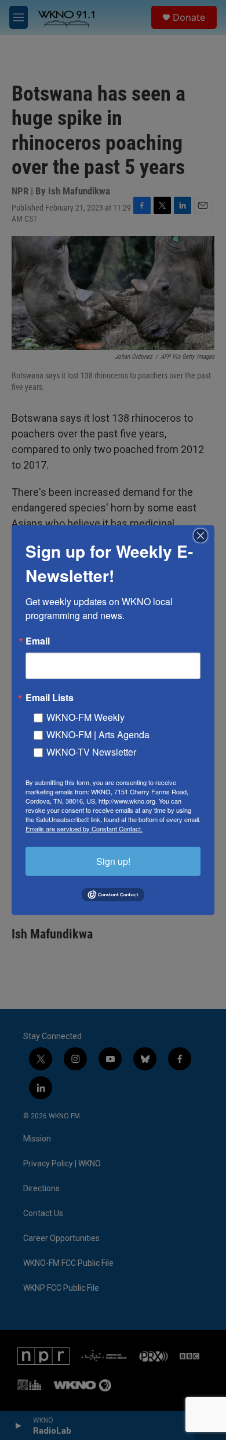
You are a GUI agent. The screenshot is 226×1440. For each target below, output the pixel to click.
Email (37, 640)
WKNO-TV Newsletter (91, 751)
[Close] (204, 535)
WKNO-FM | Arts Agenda (98, 734)
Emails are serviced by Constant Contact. (84, 828)
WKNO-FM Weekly (85, 716)
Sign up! (113, 860)
